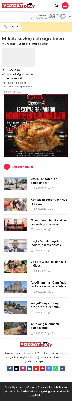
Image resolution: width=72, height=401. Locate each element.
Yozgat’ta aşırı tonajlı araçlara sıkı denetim (45, 305)
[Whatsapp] (55, 368)
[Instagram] (23, 368)
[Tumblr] (62, 368)
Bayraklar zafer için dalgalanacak (44, 181)
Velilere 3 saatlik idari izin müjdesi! (48, 264)
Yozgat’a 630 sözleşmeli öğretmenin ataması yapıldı (17, 74)
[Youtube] (36, 368)
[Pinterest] (42, 368)
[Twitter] (16, 368)
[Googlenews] (49, 368)
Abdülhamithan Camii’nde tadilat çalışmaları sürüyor (48, 284)
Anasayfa (10, 43)
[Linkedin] (29, 368)
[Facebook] (10, 368)
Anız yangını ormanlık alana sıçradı (45, 326)
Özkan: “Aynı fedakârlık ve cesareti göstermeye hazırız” (49, 224)
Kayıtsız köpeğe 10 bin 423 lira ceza (46, 26)
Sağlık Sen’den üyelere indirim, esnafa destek (46, 243)
